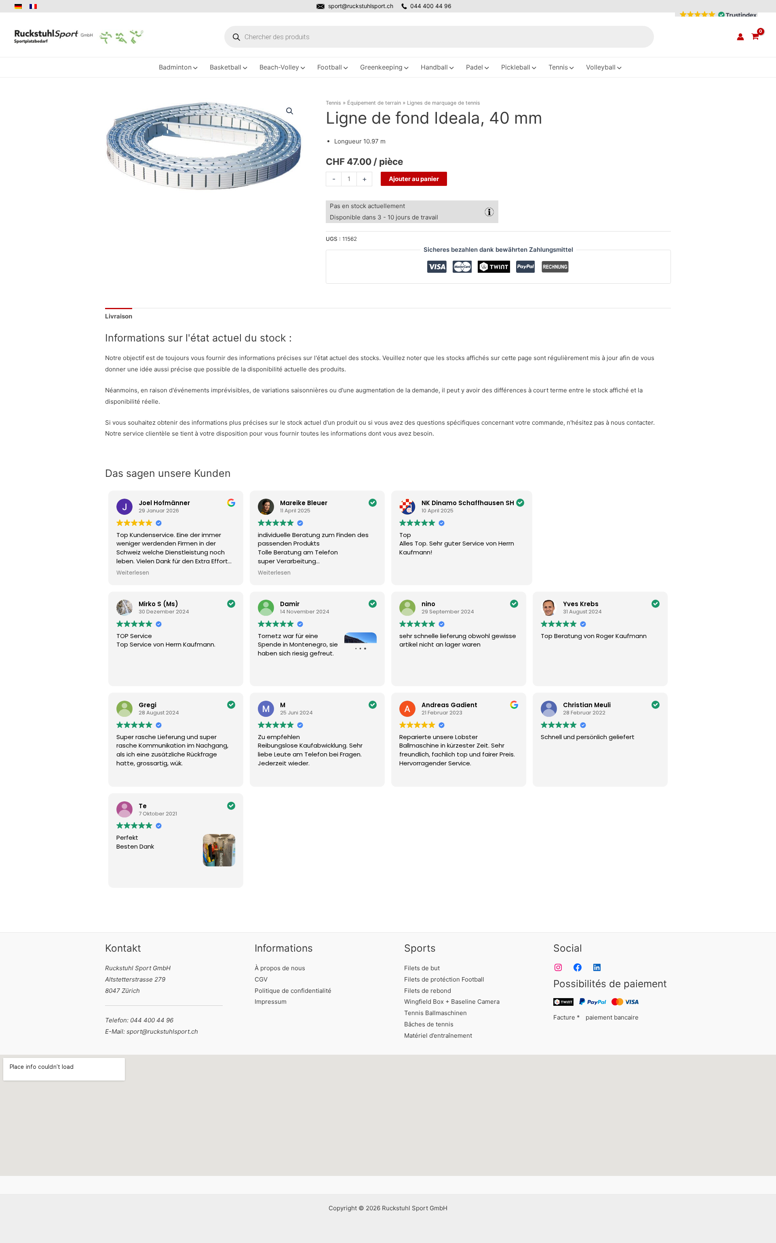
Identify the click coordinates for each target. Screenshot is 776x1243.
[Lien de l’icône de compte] (740, 36)
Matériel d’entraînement (438, 1035)
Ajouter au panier (414, 179)
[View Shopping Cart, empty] (755, 37)
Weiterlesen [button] (132, 573)
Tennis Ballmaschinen (435, 1013)
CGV (261, 979)
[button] (716, 15)
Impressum (271, 1001)
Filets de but (422, 968)
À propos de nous (280, 968)
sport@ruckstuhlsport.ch (360, 5)
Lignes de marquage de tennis (443, 103)
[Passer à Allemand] (20, 6)
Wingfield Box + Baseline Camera (452, 1001)
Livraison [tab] (118, 316)
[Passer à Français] (33, 6)
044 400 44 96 (430, 5)
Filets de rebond (427, 990)
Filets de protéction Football (444, 979)
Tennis (333, 103)
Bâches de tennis (428, 1024)
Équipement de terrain (374, 103)
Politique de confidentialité (293, 990)
